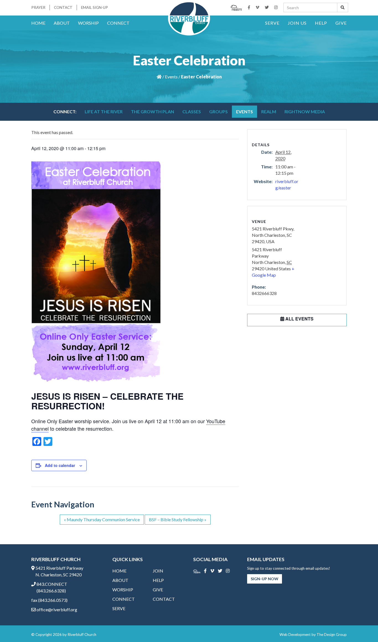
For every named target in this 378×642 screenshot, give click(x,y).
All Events (299, 318)
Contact (63, 7)
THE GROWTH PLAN (152, 111)
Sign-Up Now (264, 578)
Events (171, 76)
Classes (191, 111)
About (62, 22)
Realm (268, 111)
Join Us (297, 22)
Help (321, 22)
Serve (272, 22)
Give (341, 22)
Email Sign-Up (94, 7)
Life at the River (104, 111)
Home (38, 22)
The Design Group (332, 634)
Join (158, 570)
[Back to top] (362, 626)
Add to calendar (60, 465)
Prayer (38, 7)
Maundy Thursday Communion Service (102, 519)
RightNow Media (304, 111)
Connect (118, 22)
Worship (88, 22)
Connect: (64, 111)
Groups (218, 111)
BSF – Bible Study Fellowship (177, 519)
